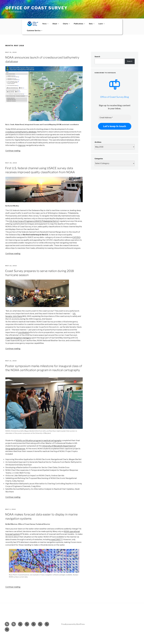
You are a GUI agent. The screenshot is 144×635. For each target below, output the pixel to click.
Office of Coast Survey (36, 7)
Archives (98, 142)
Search (97, 56)
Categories (99, 159)
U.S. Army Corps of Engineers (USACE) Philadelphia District (34, 221)
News (44, 24)
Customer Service (33, 30)
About (54, 24)
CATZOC (76, 237)
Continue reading (12, 151)
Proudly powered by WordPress (73, 624)
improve (21, 145)
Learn (100, 24)
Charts (65, 24)
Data (91, 24)
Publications (78, 24)
